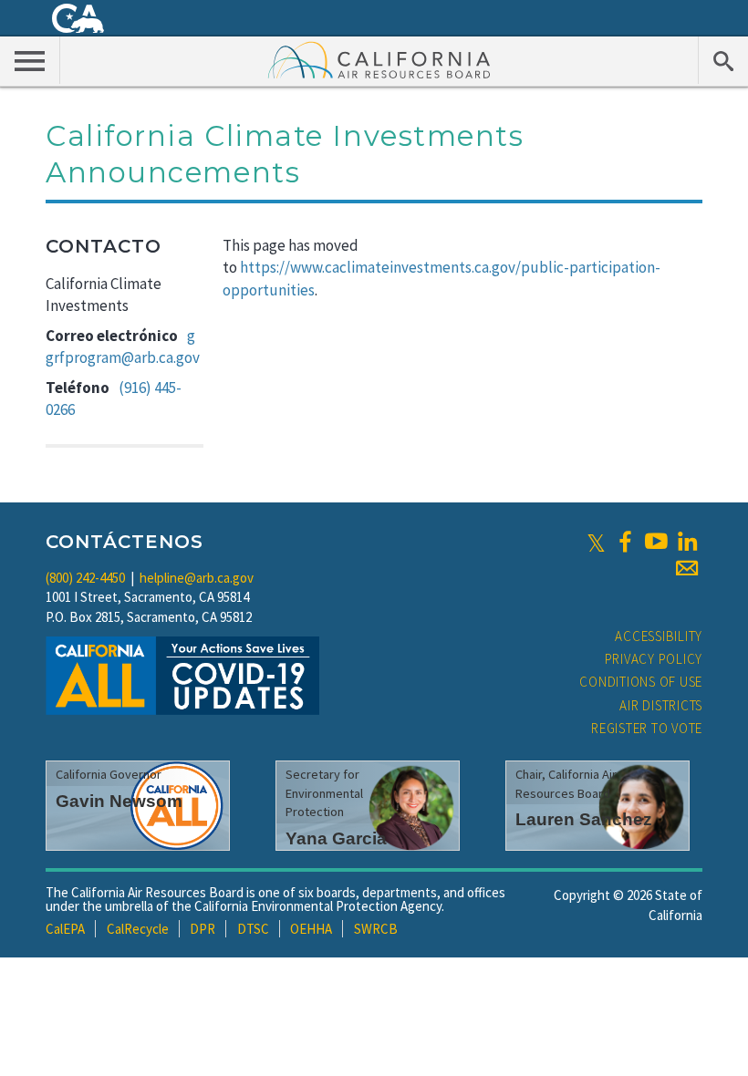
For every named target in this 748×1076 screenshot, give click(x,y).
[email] (687, 568)
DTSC (253, 928)
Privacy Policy (654, 658)
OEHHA (311, 928)
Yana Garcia (336, 838)
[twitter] (596, 542)
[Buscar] (723, 60)
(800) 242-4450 (85, 577)
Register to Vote (646, 728)
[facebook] (625, 542)
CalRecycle (138, 928)
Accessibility (658, 636)
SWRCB (376, 928)
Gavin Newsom (119, 801)
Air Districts (660, 705)
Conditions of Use (640, 681)
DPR (202, 928)
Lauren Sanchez (583, 819)
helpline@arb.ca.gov (197, 577)
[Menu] (30, 60)
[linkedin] (687, 542)
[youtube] (656, 542)
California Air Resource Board (379, 59)
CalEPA (65, 928)
